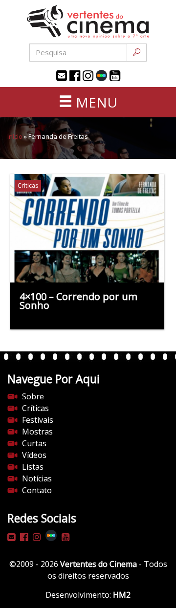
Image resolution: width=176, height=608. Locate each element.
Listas (33, 466)
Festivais (37, 419)
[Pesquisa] (137, 52)
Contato (37, 490)
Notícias (37, 478)
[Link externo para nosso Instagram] (88, 75)
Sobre (33, 396)
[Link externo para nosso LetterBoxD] (101, 75)
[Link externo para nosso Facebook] (74, 75)
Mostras (37, 431)
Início (14, 136)
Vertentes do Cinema (98, 564)
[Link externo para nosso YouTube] (115, 75)
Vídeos (34, 455)
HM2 (122, 594)
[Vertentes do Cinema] (88, 21)
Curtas (34, 443)
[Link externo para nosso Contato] (61, 75)
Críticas (35, 408)
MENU (94, 102)
